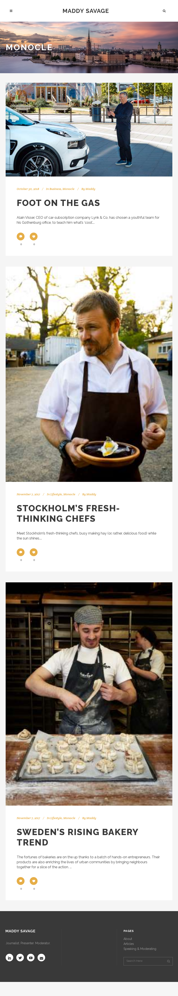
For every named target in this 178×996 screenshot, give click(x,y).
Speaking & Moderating (140, 949)
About (128, 939)
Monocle (68, 189)
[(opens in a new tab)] (89, 130)
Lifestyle (56, 494)
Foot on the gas (58, 203)
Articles (129, 944)
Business (55, 189)
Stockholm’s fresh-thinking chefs (68, 513)
